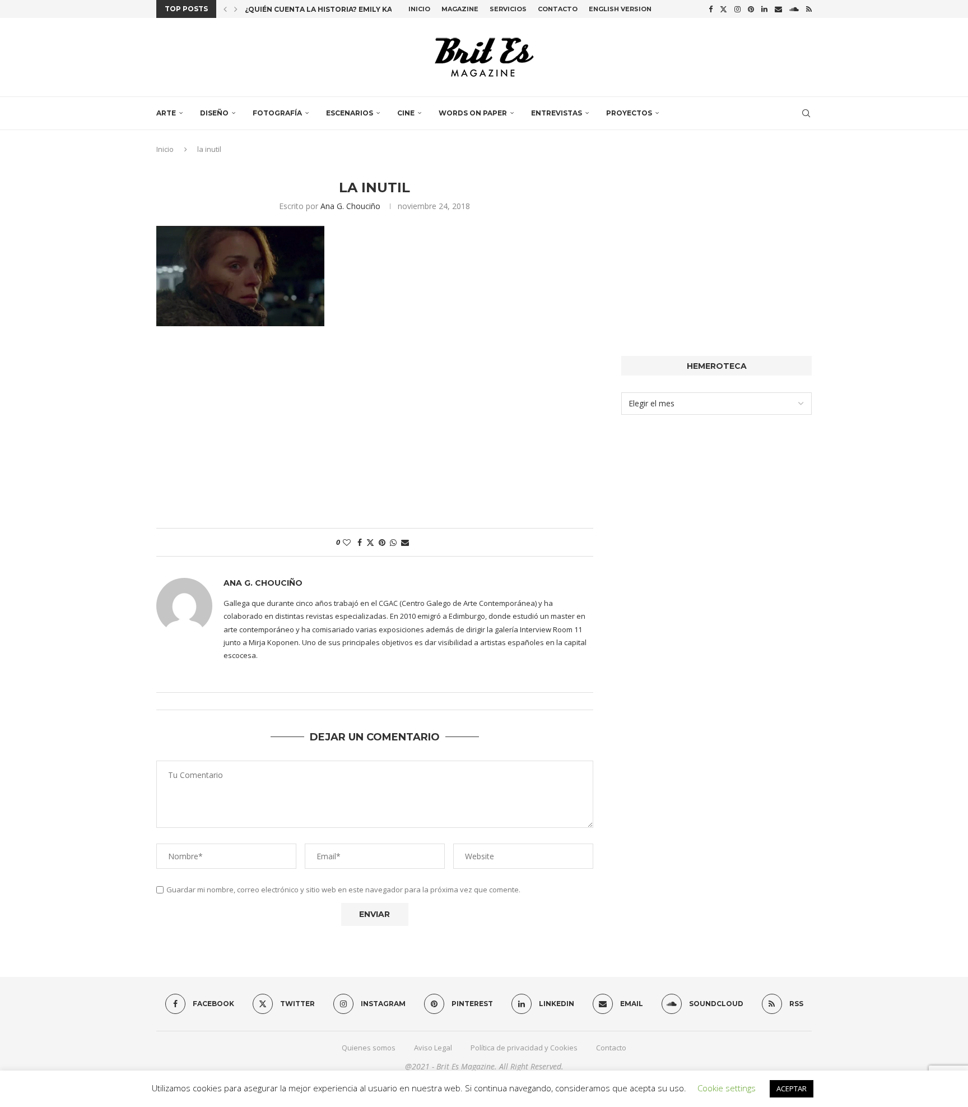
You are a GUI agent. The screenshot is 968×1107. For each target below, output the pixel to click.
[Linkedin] (764, 9)
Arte (166, 113)
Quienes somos (368, 1048)
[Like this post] (347, 542)
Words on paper (473, 113)
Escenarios (349, 113)
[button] (225, 9)
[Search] (806, 113)
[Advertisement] (374, 432)
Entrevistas (556, 113)
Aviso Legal (433, 1048)
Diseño (214, 113)
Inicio (419, 9)
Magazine (459, 9)
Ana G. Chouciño (350, 206)
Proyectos (629, 113)
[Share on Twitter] (370, 542)
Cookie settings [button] (726, 1088)
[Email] (778, 9)
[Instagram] (737, 9)
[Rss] (809, 9)
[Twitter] (723, 9)
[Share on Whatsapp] (393, 542)
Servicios (508, 9)
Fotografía (277, 113)
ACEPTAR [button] (791, 1088)
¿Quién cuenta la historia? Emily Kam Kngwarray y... (352, 9)
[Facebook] (711, 9)
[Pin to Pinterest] (382, 542)
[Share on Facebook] (359, 542)
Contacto (558, 9)
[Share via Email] (405, 542)
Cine (406, 113)
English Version (620, 9)
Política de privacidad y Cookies (524, 1048)
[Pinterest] (751, 9)
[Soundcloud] (794, 9)
